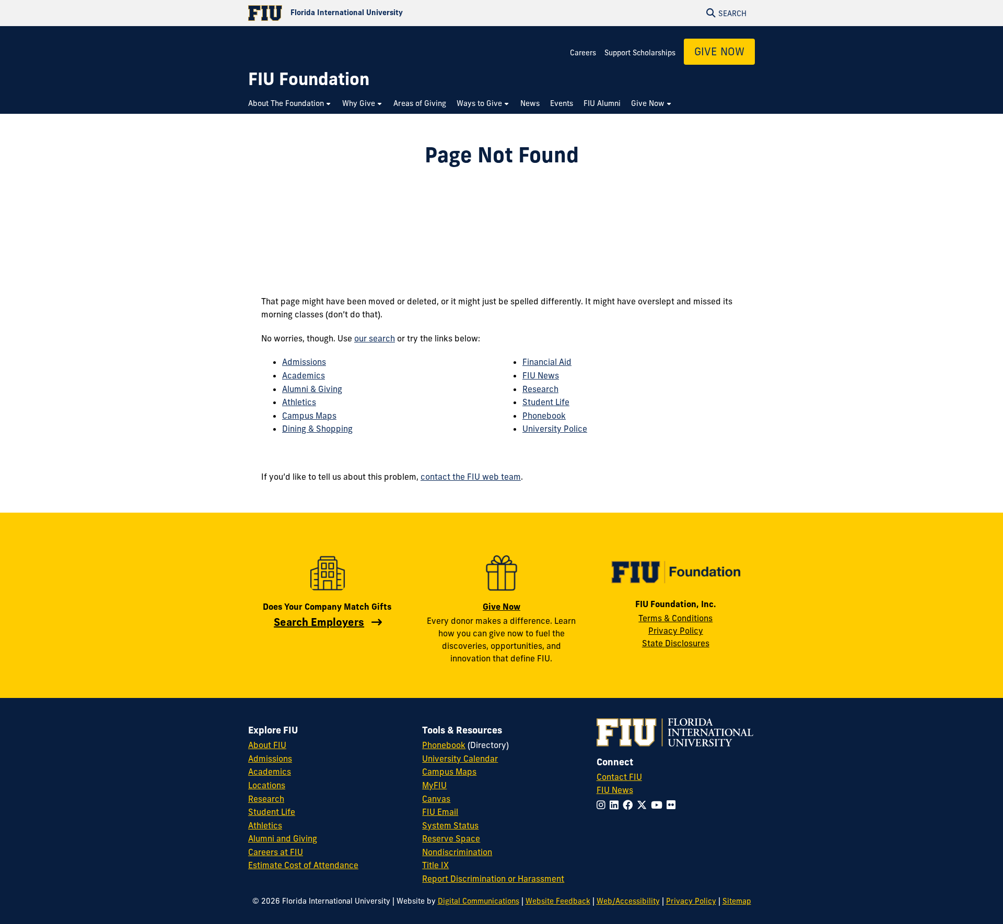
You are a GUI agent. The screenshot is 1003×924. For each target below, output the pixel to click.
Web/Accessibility (628, 901)
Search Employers (319, 622)
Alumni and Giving (282, 838)
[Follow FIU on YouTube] (659, 805)
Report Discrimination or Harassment (493, 878)
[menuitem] (290, 103)
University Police (554, 428)
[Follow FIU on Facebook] (630, 805)
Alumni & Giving (312, 389)
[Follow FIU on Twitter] (644, 805)
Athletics (299, 402)
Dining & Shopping (317, 428)
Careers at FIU (275, 852)
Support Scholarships (639, 52)
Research (540, 389)
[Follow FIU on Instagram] (603, 805)
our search (374, 338)
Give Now (719, 51)
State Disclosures (675, 643)
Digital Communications (478, 901)
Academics (303, 375)
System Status (450, 825)
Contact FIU (619, 777)
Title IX (435, 865)
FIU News (540, 375)
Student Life (545, 402)
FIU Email (440, 812)
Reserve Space (451, 838)
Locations (266, 785)
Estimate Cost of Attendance (303, 865)
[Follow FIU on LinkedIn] (616, 805)
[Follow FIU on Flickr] (673, 805)
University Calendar (460, 758)
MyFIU (434, 785)
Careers (583, 52)
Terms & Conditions (675, 618)
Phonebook (544, 415)
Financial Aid (547, 362)
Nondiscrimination (457, 852)
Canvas (436, 798)
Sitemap (736, 901)
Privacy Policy (675, 630)
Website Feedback (558, 901)
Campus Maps (309, 415)
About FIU (267, 745)
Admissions (304, 362)
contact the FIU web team (471, 476)
